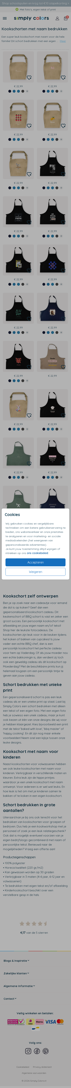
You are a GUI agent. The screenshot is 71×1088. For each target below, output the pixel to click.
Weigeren (35, 572)
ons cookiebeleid (37, 553)
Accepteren (35, 562)
